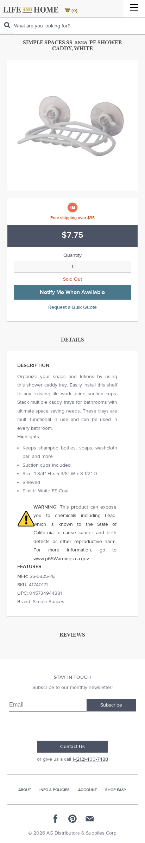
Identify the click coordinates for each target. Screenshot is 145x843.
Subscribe (111, 705)
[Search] (7, 25)
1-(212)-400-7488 (90, 759)
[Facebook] (56, 819)
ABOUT (24, 790)
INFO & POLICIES (54, 790)
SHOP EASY (115, 790)
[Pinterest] (72, 819)
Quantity (72, 255)
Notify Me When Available (72, 292)
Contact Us (72, 746)
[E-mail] (89, 819)
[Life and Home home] (30, 9)
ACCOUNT (87, 790)
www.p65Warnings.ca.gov (61, 559)
